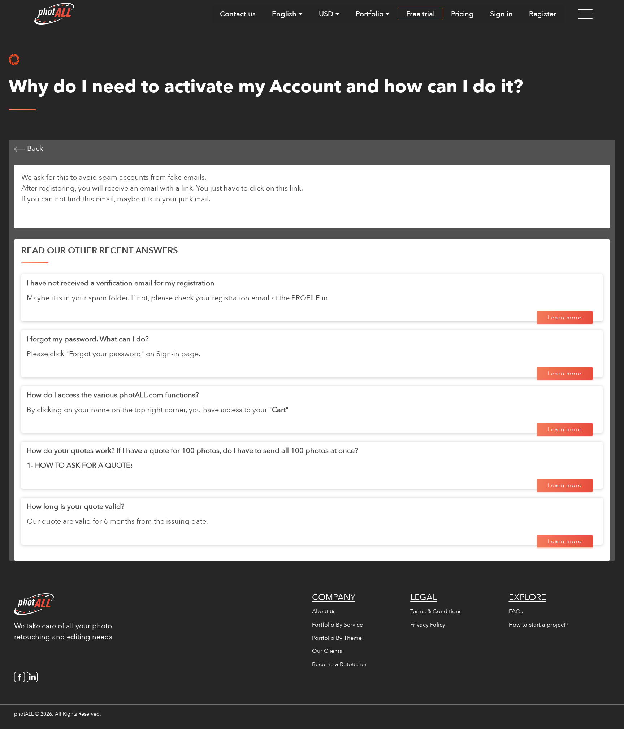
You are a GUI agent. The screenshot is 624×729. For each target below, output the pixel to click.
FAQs (516, 611)
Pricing (462, 14)
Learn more (565, 318)
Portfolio (370, 14)
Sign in (501, 14)
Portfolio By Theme (337, 638)
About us (323, 611)
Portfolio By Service (337, 625)
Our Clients (327, 651)
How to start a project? (538, 625)
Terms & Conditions (436, 611)
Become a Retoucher (339, 664)
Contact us (238, 14)
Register (542, 14)
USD (326, 14)
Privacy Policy (427, 625)
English (284, 14)
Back (34, 148)
